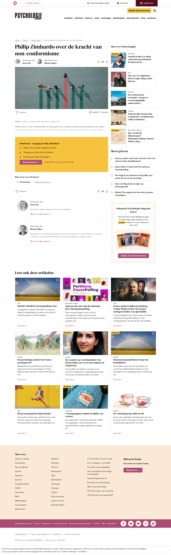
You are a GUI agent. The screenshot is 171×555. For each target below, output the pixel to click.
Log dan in (59, 162)
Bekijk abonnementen (139, 10)
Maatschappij (36, 40)
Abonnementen (29, 162)
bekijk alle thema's (43, 182)
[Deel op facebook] (98, 62)
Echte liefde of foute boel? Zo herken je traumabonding (132, 168)
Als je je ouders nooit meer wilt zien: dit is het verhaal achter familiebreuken (135, 159)
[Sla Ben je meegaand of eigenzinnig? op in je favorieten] (57, 387)
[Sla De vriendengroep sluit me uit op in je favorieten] (153, 387)
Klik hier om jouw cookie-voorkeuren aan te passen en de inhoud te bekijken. (115, 549)
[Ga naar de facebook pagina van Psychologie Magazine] (123, 523)
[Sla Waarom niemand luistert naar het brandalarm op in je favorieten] (153, 333)
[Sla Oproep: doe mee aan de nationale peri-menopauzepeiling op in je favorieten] (105, 279)
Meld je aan (132, 470)
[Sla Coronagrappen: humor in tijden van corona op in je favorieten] (105, 387)
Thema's (25, 40)
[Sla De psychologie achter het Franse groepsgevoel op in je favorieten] (57, 333)
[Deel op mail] (103, 62)
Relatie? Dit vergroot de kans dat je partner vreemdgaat (134, 193)
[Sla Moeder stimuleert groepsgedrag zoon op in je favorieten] (57, 279)
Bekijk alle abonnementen (133, 255)
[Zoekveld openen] (154, 10)
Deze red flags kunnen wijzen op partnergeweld (129, 185)
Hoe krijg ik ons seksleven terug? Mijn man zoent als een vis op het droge (133, 176)
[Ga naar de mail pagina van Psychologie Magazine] (131, 523)
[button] (147, 3)
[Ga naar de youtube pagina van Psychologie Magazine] (138, 523)
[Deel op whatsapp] (107, 62)
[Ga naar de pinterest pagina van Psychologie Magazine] (153, 523)
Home (17, 40)
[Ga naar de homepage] (28, 16)
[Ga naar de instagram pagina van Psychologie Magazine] (146, 523)
